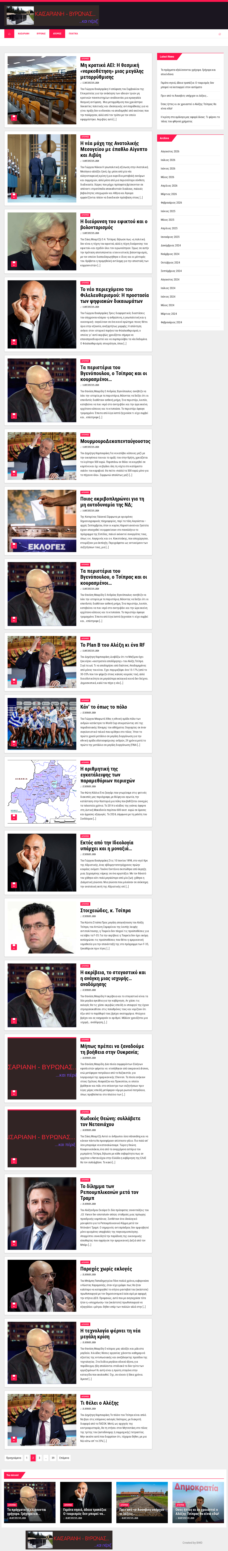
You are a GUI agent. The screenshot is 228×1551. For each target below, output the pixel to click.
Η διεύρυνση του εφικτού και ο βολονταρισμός (114, 224)
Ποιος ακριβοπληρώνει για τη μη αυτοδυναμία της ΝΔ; (112, 502)
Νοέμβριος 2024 (170, 254)
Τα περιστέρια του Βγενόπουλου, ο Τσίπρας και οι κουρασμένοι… (113, 373)
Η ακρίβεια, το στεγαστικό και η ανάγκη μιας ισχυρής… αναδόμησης (113, 978)
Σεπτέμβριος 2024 (171, 271)
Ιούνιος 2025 (168, 211)
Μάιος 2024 (167, 305)
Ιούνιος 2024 (168, 296)
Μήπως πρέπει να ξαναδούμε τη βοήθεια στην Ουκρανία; (112, 1049)
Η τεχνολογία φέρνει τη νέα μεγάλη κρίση (110, 1333)
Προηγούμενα (13, 1457)
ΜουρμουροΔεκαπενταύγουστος (115, 441)
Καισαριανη (23, 33)
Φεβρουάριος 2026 (171, 202)
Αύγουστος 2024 (170, 279)
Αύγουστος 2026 (170, 151)
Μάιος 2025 (167, 219)
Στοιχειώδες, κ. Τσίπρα (105, 910)
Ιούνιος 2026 (168, 168)
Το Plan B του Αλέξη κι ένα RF (112, 645)
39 (53, 1457)
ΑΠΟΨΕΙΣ (57, 33)
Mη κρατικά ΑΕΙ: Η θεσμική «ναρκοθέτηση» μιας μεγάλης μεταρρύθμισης (112, 71)
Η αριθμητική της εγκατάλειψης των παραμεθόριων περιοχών (107, 775)
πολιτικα (73, 33)
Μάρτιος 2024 (169, 313)
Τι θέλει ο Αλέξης (99, 1403)
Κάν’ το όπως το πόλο (103, 707)
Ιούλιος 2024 (168, 288)
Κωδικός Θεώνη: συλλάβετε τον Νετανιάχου (110, 1121)
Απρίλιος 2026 (169, 185)
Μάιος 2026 (167, 177)
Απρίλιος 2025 (169, 228)
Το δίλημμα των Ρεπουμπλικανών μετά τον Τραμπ (109, 1192)
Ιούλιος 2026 (168, 160)
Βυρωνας (41, 33)
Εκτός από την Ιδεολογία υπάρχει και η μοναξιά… (106, 845)
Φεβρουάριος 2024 (171, 322)
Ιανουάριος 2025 (170, 236)
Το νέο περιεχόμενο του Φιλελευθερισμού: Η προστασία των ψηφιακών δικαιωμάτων (114, 295)
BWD (199, 1542)
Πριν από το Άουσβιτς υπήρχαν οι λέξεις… (184, 95)
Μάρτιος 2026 (169, 194)
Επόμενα (64, 1457)
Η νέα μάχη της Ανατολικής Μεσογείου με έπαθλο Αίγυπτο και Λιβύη (113, 149)
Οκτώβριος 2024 (170, 262)
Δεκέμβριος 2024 (171, 245)
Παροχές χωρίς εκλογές (106, 1269)
